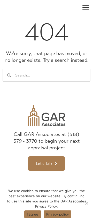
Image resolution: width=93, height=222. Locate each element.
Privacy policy (57, 214)
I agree (32, 214)
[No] (86, 203)
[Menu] (86, 7)
